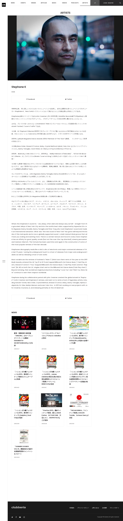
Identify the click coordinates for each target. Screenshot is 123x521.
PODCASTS (75, 3)
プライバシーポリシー (83, 508)
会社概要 (104, 508)
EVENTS (23, 3)
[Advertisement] (65, 485)
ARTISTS (85, 3)
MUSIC (54, 3)
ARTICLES (44, 3)
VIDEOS (64, 3)
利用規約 (72, 508)
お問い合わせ (95, 508)
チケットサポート (114, 508)
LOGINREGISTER (108, 3)
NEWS (13, 3)
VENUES (33, 3)
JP (95, 3)
